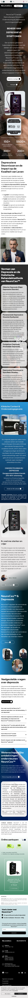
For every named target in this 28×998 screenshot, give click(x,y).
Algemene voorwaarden (7, 979)
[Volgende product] (25, 875)
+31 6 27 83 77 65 (9, 946)
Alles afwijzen (7, 993)
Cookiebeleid (5, 983)
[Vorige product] (2, 875)
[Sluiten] (26, 987)
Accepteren (20, 993)
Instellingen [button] (14, 996)
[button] (3, 1)
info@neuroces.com (9, 952)
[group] (14, 875)
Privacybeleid (5, 981)
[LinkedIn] (19, 972)
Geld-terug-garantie (6, 985)
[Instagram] (25, 972)
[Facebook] (22, 972)
